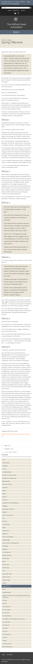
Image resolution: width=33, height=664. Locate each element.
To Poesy (4, 637)
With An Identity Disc (7, 646)
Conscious (4, 500)
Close (28, 1)
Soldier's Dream (6, 577)
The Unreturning (6, 634)
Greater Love (5, 530)
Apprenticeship (6, 481)
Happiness (4, 533)
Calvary (4, 493)
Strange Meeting (6, 592)
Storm (8, 445)
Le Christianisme (6, 552)
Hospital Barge (6, 540)
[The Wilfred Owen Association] (16, 20)
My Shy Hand (5, 564)
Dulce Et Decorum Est (7, 515)
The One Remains (6, 616)
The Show (4, 631)
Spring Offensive (6, 586)
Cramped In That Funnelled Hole (10, 503)
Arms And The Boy (7, 484)
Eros (3, 518)
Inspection (4, 549)
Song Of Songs (6, 580)
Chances (4, 496)
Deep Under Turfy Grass (8, 509)
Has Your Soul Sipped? (7, 537)
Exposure (4, 521)
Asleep (4, 490)
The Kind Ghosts (6, 606)
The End (4, 603)
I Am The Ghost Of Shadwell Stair (10, 543)
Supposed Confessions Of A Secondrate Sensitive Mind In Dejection (16, 596)
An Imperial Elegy (6, 472)
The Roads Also (6, 622)
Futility (4, 527)
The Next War (5, 612)
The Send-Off (5, 625)
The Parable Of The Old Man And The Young (13, 619)
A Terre (4, 469)
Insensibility (5, 546)
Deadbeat (4, 506)
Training (4, 640)
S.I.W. (3, 570)
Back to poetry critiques (11, 452)
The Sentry (5, 628)
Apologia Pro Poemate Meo (9, 478)
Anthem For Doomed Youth (9, 475)
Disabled (4, 512)
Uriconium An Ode (6, 643)
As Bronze (4, 487)
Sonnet (9, 449)
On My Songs (5, 567)
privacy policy (16, 3)
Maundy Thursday (6, 555)
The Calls (4, 600)
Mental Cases (5, 558)
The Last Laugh (6, 609)
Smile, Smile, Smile (7, 574)
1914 (3, 459)
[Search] (30, 8)
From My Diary (6, 524)
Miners (4, 561)
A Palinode (5, 466)
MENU (17, 32)
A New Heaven (6, 463)
